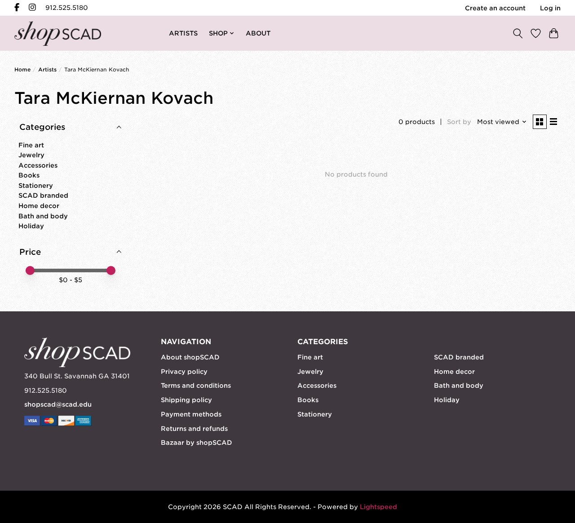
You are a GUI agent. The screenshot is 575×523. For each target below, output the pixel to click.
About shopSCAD (190, 357)
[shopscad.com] (57, 33)
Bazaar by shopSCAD (196, 442)
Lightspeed (378, 506)
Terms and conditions (196, 385)
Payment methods (191, 414)
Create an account (495, 8)
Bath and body (43, 216)
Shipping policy (186, 399)
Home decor (38, 205)
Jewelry (31, 155)
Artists (47, 69)
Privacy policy (184, 371)
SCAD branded (43, 195)
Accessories (38, 165)
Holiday (31, 226)
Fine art (31, 145)
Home (22, 69)
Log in (550, 8)
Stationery (35, 185)
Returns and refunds (194, 428)
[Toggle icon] (517, 33)
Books (29, 175)
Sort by (459, 121)
